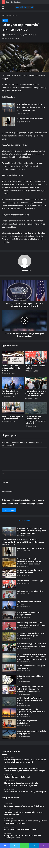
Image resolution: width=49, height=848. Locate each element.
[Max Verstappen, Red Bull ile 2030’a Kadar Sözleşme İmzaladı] (9, 626)
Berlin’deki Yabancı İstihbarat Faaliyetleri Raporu (11, 368)
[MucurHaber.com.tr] (24, 7)
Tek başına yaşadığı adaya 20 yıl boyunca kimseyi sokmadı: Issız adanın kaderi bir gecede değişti (31, 656)
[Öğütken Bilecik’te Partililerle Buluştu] (13, 383)
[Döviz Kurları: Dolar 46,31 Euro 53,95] (9, 679)
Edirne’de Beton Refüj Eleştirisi (30, 591)
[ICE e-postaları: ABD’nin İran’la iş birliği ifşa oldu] (9, 734)
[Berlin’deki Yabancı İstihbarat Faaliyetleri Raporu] (13, 357)
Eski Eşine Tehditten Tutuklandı (17, 2)
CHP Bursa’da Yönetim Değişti (35, 367)
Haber (14, 16)
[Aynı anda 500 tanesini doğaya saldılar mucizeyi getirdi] (9, 636)
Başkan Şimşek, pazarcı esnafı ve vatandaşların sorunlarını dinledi (35, 393)
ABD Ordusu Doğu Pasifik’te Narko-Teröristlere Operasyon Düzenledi (35, 419)
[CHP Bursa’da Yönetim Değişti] (36, 357)
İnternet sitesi (7, 491)
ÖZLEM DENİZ (10, 35)
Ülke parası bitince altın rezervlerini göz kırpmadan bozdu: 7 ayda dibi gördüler (29, 561)
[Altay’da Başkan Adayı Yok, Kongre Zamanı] (9, 615)
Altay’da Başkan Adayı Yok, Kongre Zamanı (29, 613)
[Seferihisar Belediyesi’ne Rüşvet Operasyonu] (13, 408)
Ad (3, 473)
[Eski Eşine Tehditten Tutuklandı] (8, 121)
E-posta (5, 482)
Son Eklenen (24, 520)
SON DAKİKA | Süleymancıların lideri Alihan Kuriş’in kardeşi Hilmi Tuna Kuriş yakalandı (31, 107)
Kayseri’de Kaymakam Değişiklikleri (27, 721)
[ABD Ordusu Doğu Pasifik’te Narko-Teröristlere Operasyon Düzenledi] (36, 408)
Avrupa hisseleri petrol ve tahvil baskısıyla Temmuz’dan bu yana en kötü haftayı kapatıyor (23, 540)
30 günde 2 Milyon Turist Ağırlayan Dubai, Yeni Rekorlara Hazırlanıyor (31, 711)
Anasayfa (7, 16)
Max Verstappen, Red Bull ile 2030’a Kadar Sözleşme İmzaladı (31, 624)
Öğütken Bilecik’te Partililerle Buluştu (10, 392)
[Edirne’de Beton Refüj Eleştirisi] (9, 594)
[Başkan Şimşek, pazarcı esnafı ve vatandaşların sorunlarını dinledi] (36, 383)
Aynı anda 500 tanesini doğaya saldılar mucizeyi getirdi (30, 634)
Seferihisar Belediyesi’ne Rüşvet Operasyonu (12, 417)
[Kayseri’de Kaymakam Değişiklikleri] (9, 723)
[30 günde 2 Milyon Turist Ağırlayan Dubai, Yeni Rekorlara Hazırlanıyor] (9, 712)
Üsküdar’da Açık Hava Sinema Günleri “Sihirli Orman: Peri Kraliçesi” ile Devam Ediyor (30, 689)
